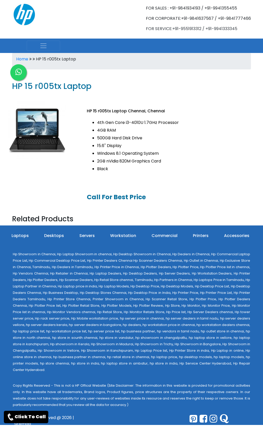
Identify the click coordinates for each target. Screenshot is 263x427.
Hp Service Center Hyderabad (205, 363)
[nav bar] (43, 46)
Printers (201, 236)
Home (22, 59)
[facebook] (203, 418)
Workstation (123, 236)
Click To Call (30, 416)
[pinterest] (193, 418)
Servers (87, 236)
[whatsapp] (18, 72)
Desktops (54, 236)
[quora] (224, 418)
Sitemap (22, 424)
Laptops (20, 236)
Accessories (236, 236)
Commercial (164, 236)
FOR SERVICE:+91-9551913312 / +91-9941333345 (191, 29)
